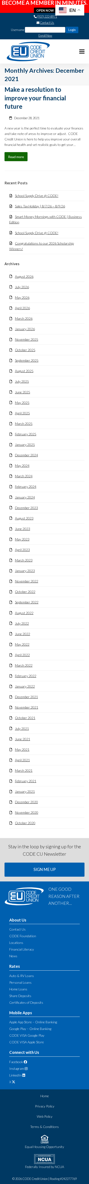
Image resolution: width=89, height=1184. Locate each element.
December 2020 (26, 802)
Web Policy (44, 1116)
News (13, 956)
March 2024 (24, 476)
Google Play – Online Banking (30, 1029)
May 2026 (22, 297)
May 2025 (22, 403)
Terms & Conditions (44, 1127)
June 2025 (22, 392)
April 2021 (22, 760)
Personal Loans (20, 982)
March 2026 (24, 318)
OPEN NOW (45, 10)
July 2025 (22, 381)
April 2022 (22, 655)
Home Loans (18, 989)
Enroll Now (45, 35)
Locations (16, 943)
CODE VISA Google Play (26, 1035)
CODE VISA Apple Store (26, 1042)
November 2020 (26, 812)
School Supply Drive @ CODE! (36, 196)
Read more (16, 157)
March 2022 (24, 665)
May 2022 (22, 644)
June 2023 (22, 529)
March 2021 (24, 770)
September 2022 (26, 602)
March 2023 (24, 560)
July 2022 (22, 623)
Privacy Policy (44, 1106)
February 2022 (25, 676)
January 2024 (25, 497)
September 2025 (26, 360)
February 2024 (25, 486)
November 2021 (26, 707)
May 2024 (22, 465)
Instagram (16, 1068)
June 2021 (22, 739)
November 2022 (26, 581)
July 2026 (22, 287)
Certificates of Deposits (26, 1002)
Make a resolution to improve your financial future (35, 98)
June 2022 (22, 634)
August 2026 (24, 276)
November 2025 (26, 339)
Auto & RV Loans (21, 976)
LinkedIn (15, 1075)
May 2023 (22, 539)
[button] (81, 52)
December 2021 (26, 697)
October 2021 (25, 718)
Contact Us (47, 23)
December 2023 (26, 508)
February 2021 (25, 781)
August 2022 (24, 613)
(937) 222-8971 (47, 16)
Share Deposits (20, 996)
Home (44, 1096)
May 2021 (22, 749)
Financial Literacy (21, 949)
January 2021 (25, 791)
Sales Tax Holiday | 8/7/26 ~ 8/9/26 (40, 206)
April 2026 (22, 308)
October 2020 (25, 823)
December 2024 (26, 455)
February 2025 (25, 434)
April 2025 (22, 413)
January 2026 (25, 329)
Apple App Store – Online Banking (33, 1022)
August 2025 (24, 371)
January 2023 (25, 571)
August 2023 (24, 518)
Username (18, 30)
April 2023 (22, 550)
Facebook (16, 1062)
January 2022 (25, 686)
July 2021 (22, 728)
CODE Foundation (22, 936)
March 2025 (24, 424)
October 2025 (25, 350)
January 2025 (25, 445)
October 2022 (25, 592)
